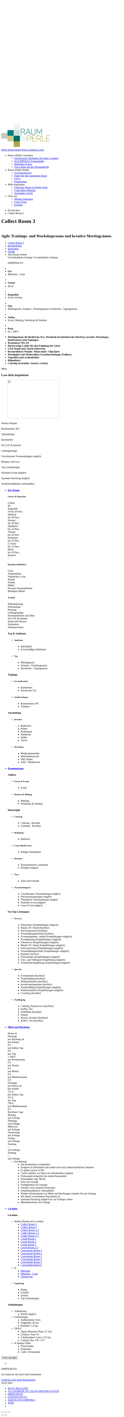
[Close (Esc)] (2, 1412)
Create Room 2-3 (29, 1247)
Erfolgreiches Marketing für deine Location (36, 158)
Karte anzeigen (10, 1358)
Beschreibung (15, 245)
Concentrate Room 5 (31, 1262)
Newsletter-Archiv (23, 193)
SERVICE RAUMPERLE (21, 1400)
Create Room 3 (28, 1244)
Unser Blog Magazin (25, 190)
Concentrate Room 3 (31, 1256)
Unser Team (20, 202)
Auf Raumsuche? (23, 172)
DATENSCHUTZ (17, 1397)
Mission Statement (23, 199)
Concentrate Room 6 (31, 1265)
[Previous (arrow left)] (2, 1415)
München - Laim (29, 1273)
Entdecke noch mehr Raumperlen (18, 1380)
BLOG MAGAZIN (18, 1388)
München (25, 1270)
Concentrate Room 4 (31, 1259)
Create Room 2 (28, 1241)
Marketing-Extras (23, 164)
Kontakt (18, 204)
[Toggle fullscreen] (6, 1412)
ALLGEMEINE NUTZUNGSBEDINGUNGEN (33, 1391)
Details (11, 251)
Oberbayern (27, 1276)
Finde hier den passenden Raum (30, 175)
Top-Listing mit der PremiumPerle (31, 167)
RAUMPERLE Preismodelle (29, 161)
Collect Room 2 (29, 1227)
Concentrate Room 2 (31, 1253)
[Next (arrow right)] (6, 1415)
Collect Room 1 (29, 1224)
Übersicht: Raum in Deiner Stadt (30, 187)
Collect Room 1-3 (30, 1236)
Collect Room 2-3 (30, 1233)
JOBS (11, 1402)
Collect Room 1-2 (30, 1230)
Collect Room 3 (16, 243)
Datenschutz (20, 181)
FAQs (17, 178)
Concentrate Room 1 (31, 1250)
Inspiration (13, 248)
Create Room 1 (28, 1238)
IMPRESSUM (15, 1394)
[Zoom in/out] (9, 1412)
